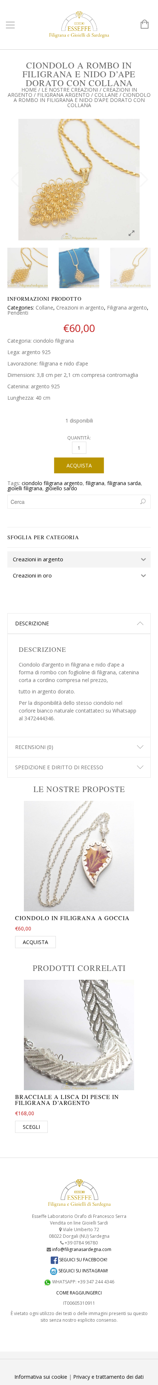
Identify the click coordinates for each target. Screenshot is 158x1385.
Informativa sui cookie (40, 1376)
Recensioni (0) (34, 746)
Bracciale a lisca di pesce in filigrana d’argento (67, 1099)
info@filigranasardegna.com (81, 1249)
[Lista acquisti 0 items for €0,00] (141, 25)
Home (29, 89)
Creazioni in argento (80, 307)
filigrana (95, 483)
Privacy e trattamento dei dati (108, 1376)
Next (143, 179)
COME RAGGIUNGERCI (79, 1293)
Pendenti (17, 312)
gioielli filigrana (24, 488)
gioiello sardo (61, 488)
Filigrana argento (63, 94)
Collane (106, 94)
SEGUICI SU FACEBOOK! (82, 1260)
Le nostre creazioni (70, 89)
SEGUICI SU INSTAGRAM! (82, 1271)
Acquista (79, 465)
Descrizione (32, 623)
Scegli (31, 1126)
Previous (14, 179)
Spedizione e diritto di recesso (59, 767)
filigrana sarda (124, 483)
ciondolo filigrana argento (52, 483)
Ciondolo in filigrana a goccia (72, 918)
